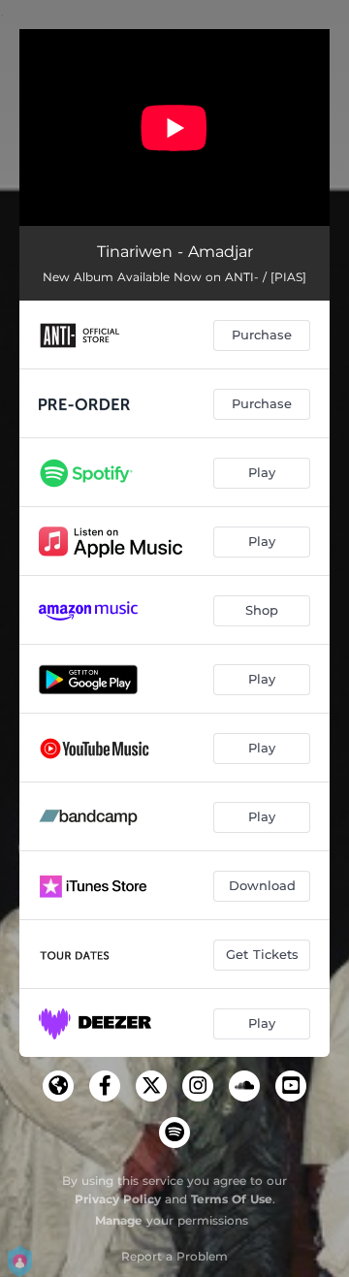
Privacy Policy (118, 1199)
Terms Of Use (231, 1199)
